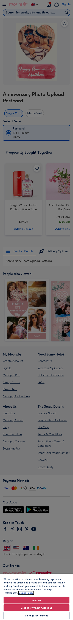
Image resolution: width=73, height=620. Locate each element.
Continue (36, 600)
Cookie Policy (26, 593)
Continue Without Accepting (36, 608)
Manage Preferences (36, 615)
